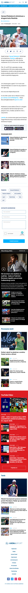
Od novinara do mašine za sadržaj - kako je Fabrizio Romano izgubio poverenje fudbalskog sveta (11, 277)
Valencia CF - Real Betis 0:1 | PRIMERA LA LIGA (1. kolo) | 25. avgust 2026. (18, 427)
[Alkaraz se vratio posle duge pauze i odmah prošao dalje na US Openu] (5, 510)
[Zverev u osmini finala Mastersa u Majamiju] (5, 383)
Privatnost (14, 565)
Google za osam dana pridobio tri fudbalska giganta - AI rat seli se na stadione (17, 294)
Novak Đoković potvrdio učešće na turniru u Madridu (18, 361)
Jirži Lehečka (17, 193)
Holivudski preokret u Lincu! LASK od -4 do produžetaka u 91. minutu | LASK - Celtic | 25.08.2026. (18, 439)
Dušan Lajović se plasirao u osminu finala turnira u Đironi (13, 353)
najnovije (14, 548)
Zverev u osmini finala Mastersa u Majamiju (16, 382)
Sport (3, 197)
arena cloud (14, 554)
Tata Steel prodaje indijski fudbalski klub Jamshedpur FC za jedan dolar (18, 302)
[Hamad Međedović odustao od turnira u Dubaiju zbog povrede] (5, 141)
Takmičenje (12, 197)
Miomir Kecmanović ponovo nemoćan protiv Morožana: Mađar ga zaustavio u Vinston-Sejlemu (14, 501)
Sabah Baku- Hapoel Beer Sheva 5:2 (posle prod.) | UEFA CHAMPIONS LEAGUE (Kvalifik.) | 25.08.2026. (18, 460)
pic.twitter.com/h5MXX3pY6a (9, 98)
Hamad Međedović (14, 56)
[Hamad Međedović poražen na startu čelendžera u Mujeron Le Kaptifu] (5, 153)
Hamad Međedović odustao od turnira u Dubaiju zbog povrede (18, 139)
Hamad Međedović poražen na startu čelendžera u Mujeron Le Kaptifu (18, 151)
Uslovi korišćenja (14, 568)
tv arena (8, 583)
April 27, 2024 (18, 100)
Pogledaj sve (22, 250)
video (14, 551)
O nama (14, 563)
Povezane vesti (6, 134)
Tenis (20, 197)
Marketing (14, 571)
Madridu (12, 58)
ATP (3, 12)
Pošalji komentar (14, 241)
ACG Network (14, 560)
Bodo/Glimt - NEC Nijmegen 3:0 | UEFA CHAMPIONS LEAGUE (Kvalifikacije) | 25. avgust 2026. (18, 449)
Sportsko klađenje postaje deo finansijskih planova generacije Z (17, 311)
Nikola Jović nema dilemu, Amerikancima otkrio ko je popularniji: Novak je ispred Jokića (17, 163)
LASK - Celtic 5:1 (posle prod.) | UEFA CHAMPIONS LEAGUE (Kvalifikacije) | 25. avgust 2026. (13, 419)
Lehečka (3, 117)
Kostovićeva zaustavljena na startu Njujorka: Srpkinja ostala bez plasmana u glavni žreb (18, 532)
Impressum (14, 557)
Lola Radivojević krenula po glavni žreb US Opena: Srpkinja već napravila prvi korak (17, 522)
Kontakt (14, 574)
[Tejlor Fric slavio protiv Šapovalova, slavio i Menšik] (5, 372)
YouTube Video (7, 395)
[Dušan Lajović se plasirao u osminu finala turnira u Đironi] (14, 341)
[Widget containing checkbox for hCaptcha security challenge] (14, 233)
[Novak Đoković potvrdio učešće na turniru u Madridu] (5, 362)
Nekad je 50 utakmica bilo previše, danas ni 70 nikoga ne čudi (18, 319)
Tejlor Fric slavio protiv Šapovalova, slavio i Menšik (17, 371)
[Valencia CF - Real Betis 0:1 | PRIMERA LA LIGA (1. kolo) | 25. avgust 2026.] (5, 428)
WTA (11, 507)
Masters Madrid (6, 193)
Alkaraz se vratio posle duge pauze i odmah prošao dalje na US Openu (18, 510)
